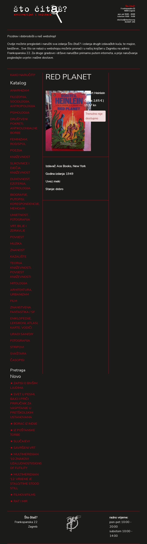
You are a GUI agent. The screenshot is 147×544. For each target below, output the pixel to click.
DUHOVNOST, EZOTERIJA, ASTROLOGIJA (20, 183)
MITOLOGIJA (18, 283)
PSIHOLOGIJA (19, 113)
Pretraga (17, 370)
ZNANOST (17, 250)
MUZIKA (16, 244)
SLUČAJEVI (22, 441)
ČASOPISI (17, 360)
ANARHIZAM (19, 90)
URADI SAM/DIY (21, 334)
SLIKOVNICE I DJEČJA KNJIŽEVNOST (20, 168)
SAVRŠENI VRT (24, 448)
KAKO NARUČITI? (22, 75)
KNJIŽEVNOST (20, 157)
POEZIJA (16, 150)
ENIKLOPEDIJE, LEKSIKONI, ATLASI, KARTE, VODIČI (24, 323)
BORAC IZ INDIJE (25, 424)
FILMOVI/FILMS (24, 495)
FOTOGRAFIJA (20, 341)
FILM (13, 301)
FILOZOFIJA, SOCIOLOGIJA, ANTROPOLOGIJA (22, 101)
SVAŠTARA (18, 354)
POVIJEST (17, 237)
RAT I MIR (20, 501)
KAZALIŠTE (18, 257)
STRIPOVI (17, 347)
